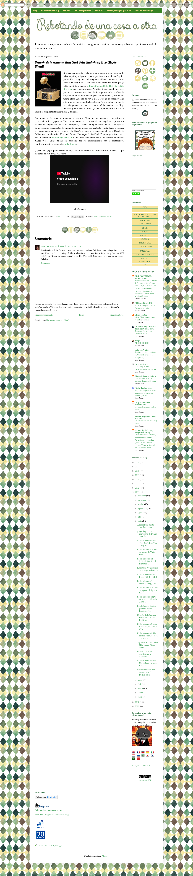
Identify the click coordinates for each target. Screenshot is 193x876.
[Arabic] (134, 758)
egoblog (145, 235)
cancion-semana (100, 216)
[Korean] (153, 755)
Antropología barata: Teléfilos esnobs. (145, 526)
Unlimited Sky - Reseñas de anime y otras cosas (145, 327)
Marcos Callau (47, 246)
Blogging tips (10, 864)
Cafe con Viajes (141, 349)
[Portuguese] (143, 755)
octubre (141, 504)
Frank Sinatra (95, 85)
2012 (137, 487)
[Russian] (139, 755)
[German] (143, 752)
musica (109, 216)
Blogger (105, 856)
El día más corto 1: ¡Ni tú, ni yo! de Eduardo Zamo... (147, 599)
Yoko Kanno (70, 143)
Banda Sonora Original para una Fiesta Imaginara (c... (146, 608)
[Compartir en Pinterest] (82, 216)
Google (8, 1)
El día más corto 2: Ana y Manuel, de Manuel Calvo (147, 626)
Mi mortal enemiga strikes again (145, 408)
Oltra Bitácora (141, 364)
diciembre (142, 495)
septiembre (142, 508)
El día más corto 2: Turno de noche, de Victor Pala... (147, 552)
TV (145, 211)
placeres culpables (145, 255)
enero (140, 696)
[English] (134, 752)
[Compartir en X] (77, 216)
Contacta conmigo (144, 10)
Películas (99, 10)
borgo (137, 340)
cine (145, 228)
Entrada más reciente (44, 314)
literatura (145, 243)
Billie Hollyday (110, 85)
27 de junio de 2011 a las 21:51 (68, 246)
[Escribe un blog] (75, 216)
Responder (45, 263)
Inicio (81, 314)
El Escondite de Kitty (144, 302)
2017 (137, 466)
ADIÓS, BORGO (142, 343)
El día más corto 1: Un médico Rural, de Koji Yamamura (147, 635)
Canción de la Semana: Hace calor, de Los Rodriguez (146, 617)
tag (145, 265)
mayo (140, 679)
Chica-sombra (141, 314)
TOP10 (145, 207)
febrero (141, 692)
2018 (137, 462)
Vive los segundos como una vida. (145, 417)
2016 (137, 470)
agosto (141, 512)
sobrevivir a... (145, 262)
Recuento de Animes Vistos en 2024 (143, 332)
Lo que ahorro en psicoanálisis (142, 403)
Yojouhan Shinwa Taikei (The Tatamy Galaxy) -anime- (147, 645)
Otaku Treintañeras (143, 387)
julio (140, 516)
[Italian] (153, 752)
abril (140, 684)
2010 (137, 702)
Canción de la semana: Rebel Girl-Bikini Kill (147, 575)
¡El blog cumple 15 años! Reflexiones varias (145, 306)
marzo (140, 688)
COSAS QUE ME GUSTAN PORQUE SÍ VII (146, 367)
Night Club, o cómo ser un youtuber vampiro (146, 318)
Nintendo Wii (145, 779)
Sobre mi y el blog (50, 10)
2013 (137, 483)
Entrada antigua (116, 314)
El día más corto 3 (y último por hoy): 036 (146, 582)
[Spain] (148, 752)
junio (140, 520)
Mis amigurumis (83, 10)
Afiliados (67, 10)
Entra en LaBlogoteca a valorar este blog (52, 814)
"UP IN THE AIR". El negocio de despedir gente (145, 379)
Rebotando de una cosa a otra (48, 810)
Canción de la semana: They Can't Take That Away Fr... (147, 543)
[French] (139, 752)
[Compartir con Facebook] (80, 216)
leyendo (145, 239)
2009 (137, 706)
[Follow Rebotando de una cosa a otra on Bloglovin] (46, 798)
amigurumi (145, 220)
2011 (137, 492)
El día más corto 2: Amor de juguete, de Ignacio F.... (147, 590)
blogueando (145, 224)
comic (145, 232)
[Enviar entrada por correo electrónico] (67, 216)
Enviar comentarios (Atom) (57, 319)
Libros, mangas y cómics (119, 10)
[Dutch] (134, 755)
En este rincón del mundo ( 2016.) (146, 422)
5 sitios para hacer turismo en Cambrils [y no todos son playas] (145, 355)
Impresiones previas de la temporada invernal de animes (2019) (145, 393)
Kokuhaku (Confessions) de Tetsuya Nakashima (147, 569)
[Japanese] (148, 755)
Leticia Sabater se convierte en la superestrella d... (145, 654)
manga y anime (145, 247)
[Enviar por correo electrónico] (72, 216)
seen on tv (145, 258)
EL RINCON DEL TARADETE (143, 277)
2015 (137, 475)
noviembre (142, 500)
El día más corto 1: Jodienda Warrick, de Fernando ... (147, 561)
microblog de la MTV (62, 137)
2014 (137, 479)
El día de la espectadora (145, 376)
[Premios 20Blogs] (41, 839)
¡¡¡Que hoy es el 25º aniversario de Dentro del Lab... (147, 534)
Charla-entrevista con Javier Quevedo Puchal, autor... (146, 672)
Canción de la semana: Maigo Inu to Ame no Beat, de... (147, 663)
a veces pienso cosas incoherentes (145, 215)
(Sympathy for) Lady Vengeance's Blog (144, 431)
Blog (35, 10)
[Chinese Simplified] (139, 758)
